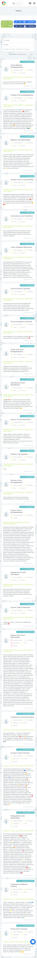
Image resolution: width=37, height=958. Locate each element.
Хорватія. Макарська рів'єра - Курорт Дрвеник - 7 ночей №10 (18, 650)
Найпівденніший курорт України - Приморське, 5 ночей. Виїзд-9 (18, 77)
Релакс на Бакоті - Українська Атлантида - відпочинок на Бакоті (16, 523)
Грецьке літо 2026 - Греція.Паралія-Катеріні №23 (18, 730)
